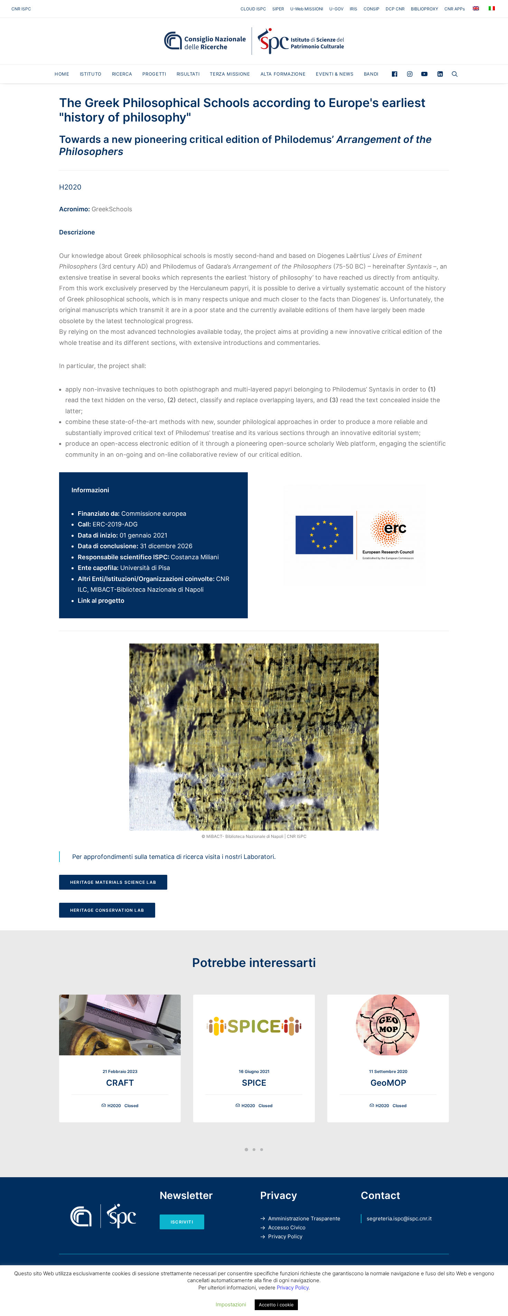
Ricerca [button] (122, 74)
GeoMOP (388, 1083)
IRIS (353, 8)
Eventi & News (334, 74)
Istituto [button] (91, 74)
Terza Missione (230, 74)
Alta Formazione (283, 74)
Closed (131, 1105)
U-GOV (336, 8)
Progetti (154, 74)
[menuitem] (255, 9)
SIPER (278, 8)
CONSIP (371, 8)
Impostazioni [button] (231, 1304)
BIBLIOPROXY (424, 8)
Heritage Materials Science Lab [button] (113, 882)
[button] (396, 74)
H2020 (70, 187)
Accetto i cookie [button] (276, 1304)
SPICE (254, 1083)
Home (62, 74)
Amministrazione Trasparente (304, 1218)
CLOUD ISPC (253, 8)
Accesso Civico (286, 1227)
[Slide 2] (254, 1149)
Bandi (371, 74)
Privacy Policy (285, 1236)
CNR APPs (454, 8)
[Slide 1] (246, 1149)
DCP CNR (395, 8)
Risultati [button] (188, 74)
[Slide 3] (261, 1149)
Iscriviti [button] (182, 1222)
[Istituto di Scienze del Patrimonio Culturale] (254, 41)
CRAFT (120, 1083)
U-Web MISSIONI (306, 8)
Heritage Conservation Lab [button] (107, 910)
